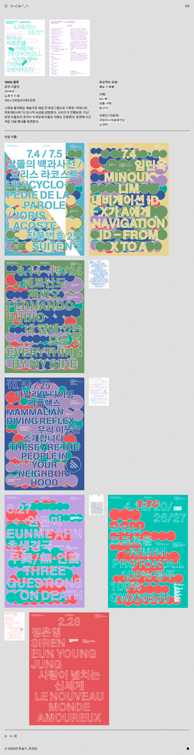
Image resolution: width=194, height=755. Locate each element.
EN (187, 6)
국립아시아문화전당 (112, 120)
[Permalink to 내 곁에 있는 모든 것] (44, 316)
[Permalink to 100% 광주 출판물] (96, 505)
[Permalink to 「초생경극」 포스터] (44, 551)
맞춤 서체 (105, 103)
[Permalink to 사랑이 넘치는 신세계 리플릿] (15, 626)
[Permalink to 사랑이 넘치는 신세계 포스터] (69, 668)
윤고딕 (103, 108)
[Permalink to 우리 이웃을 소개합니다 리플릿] (99, 274)
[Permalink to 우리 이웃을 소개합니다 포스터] (44, 434)
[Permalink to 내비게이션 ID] (129, 199)
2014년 (9, 91)
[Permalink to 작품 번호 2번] (44, 199)
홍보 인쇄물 (106, 87)
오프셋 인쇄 (12, 96)
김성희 (103, 124)
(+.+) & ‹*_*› (19, 6)
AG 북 (103, 99)
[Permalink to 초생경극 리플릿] (99, 392)
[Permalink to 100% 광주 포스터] (148, 551)
